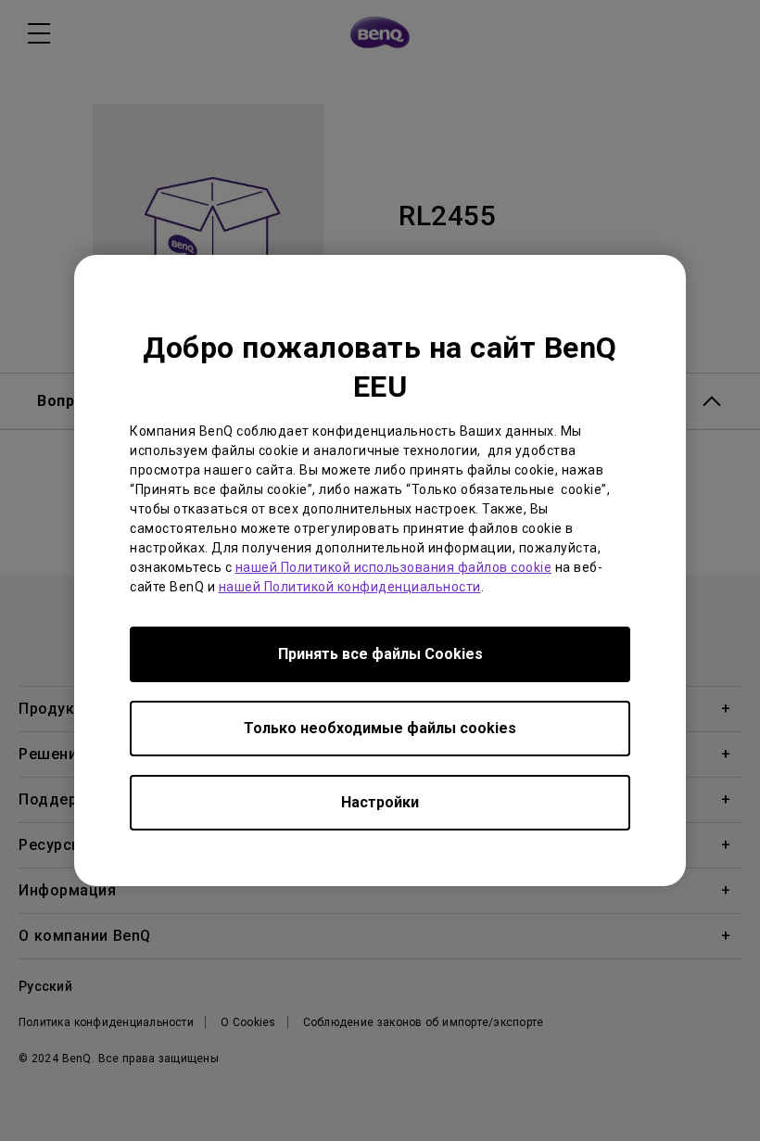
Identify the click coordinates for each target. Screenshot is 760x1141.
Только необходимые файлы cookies (380, 728)
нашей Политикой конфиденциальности (350, 586)
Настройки (380, 802)
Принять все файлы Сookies (380, 654)
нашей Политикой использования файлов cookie (393, 567)
